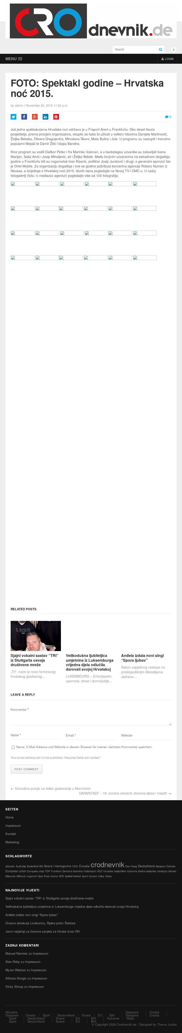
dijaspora (160, 866)
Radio (130, 1018)
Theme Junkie (167, 1024)
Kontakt (10, 833)
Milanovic (10, 876)
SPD (61, 876)
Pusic (47, 876)
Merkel (172, 871)
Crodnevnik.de (126, 1024)
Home (9, 817)
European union (15, 871)
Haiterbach (90, 871)
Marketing (12, 842)
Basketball (32, 866)
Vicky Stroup (14, 986)
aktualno (10, 866)
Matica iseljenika (147, 871)
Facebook (24, 117)
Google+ (35, 117)
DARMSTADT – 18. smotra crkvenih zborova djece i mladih (123, 793)
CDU (75, 866)
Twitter (13, 117)
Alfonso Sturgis (16, 978)
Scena (54, 876)
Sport (85, 876)
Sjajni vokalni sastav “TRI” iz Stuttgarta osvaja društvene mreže (34, 660)
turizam (93, 876)
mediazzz (162, 871)
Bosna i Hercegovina (57, 866)
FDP (47, 871)
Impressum (13, 825)
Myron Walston (15, 970)
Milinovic (21, 876)
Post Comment (26, 769)
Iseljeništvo (120, 871)
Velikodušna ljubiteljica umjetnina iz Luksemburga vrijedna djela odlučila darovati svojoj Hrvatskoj (90, 662)
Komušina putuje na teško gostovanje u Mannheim (53, 788)
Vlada (108, 876)
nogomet (32, 876)
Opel (40, 876)
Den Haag (131, 866)
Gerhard (67, 871)
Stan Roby (12, 961)
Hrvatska (108, 871)
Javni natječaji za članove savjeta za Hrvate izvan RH (42, 931)
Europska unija (35, 871)
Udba (101, 876)
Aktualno (11, 1012)
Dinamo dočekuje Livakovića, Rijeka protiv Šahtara (40, 923)
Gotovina (78, 871)
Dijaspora (11, 1015)
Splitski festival (73, 876)
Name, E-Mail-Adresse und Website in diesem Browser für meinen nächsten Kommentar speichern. (84, 747)
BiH (41, 866)
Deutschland (146, 866)
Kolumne (113, 1018)
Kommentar (20, 709)
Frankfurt (56, 871)
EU (100, 1015)
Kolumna (132, 871)
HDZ (99, 871)
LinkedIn (45, 117)
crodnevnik (107, 864)
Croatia (84, 865)
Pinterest (56, 117)
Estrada (171, 866)
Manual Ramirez (16, 953)
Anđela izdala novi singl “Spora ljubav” (142, 657)
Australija (21, 866)
